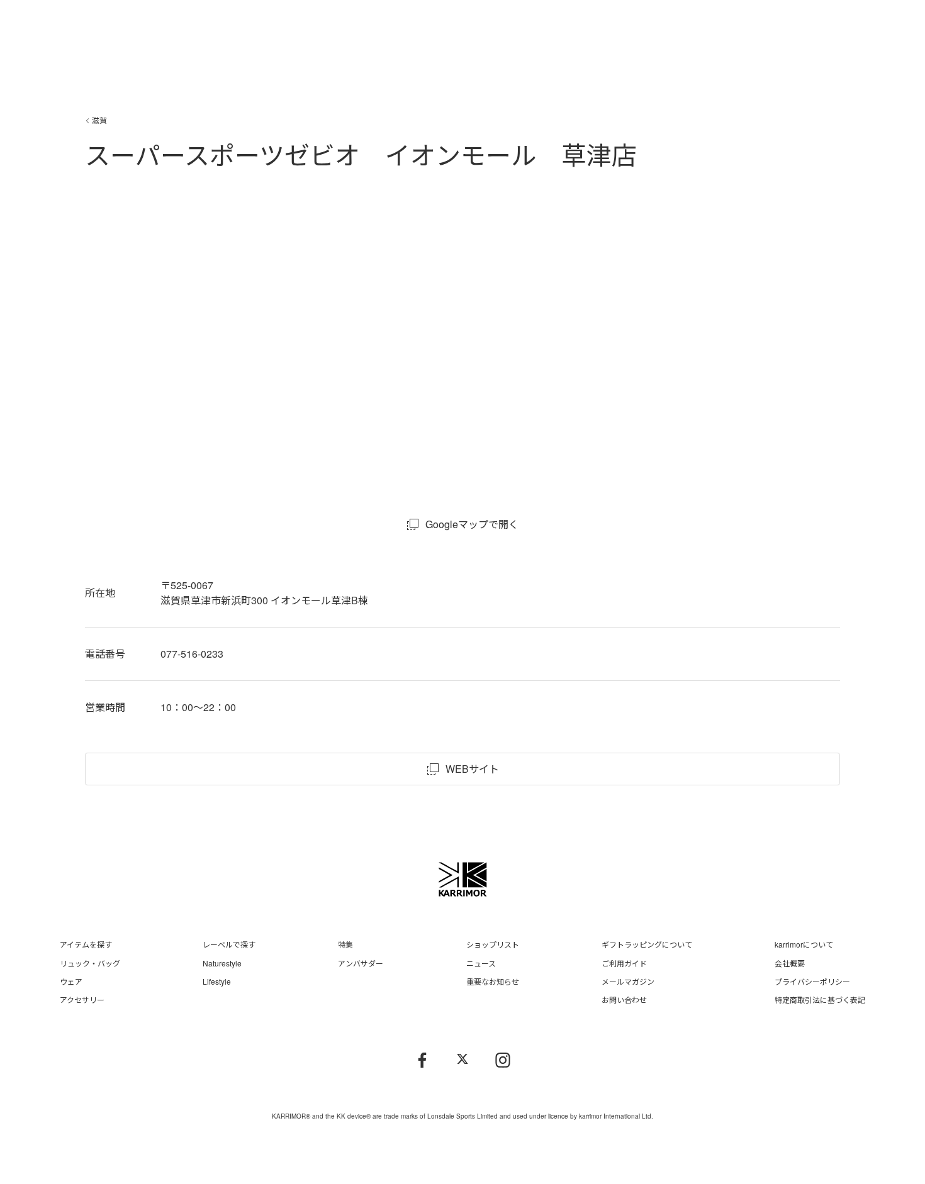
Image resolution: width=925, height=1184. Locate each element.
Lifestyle (217, 981)
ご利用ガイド (624, 963)
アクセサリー (82, 999)
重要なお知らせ (492, 981)
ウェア (71, 981)
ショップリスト (492, 944)
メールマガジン (628, 981)
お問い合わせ (624, 999)
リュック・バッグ (90, 963)
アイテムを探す (86, 944)
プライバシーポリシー (812, 981)
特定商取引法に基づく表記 (820, 999)
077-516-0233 (191, 653)
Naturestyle (222, 963)
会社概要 (790, 963)
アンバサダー (360, 963)
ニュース (481, 963)
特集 (345, 944)
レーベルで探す (229, 944)
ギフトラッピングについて (647, 944)
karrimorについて (804, 944)
